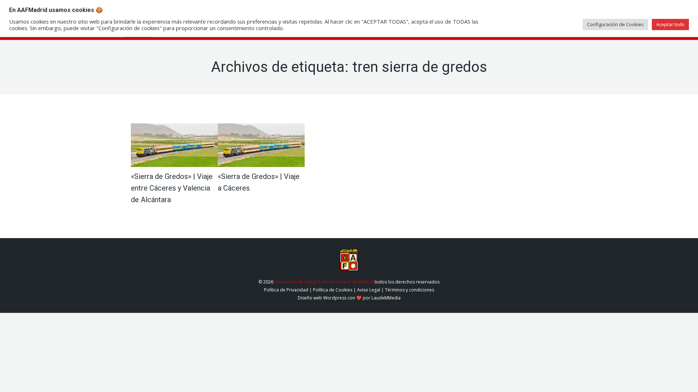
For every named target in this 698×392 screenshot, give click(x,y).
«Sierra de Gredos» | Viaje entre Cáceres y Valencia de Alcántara (172, 188)
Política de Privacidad (286, 290)
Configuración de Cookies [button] (615, 24)
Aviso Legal (368, 290)
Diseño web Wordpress (322, 298)
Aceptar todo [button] (670, 24)
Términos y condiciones (409, 290)
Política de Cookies (332, 290)
